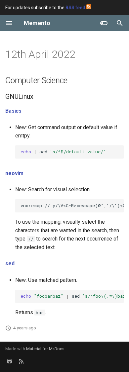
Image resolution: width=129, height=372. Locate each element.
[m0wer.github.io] (21, 361)
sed (10, 263)
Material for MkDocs (45, 348)
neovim (14, 173)
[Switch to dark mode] (103, 23)
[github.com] (9, 361)
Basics (13, 111)
